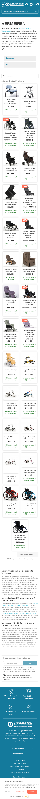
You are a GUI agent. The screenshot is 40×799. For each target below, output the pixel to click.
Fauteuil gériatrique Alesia (10, 371)
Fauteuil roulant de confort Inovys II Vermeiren (29, 303)
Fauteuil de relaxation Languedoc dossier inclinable (29, 201)
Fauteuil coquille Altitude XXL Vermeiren (11, 303)
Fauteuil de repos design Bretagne (11, 270)
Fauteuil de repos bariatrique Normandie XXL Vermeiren (29, 333)
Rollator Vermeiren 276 (29, 103)
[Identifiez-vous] (37, 4)
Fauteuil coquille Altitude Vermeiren (11, 170)
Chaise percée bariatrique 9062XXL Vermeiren (10, 102)
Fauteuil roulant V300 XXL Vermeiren (10, 236)
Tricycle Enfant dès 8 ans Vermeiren (29, 438)
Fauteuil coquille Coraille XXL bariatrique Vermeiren (19, 613)
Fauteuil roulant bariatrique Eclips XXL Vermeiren (20, 537)
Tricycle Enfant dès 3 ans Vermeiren (29, 371)
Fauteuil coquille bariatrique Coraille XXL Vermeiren (10, 336)
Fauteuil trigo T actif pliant (11, 505)
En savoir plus (31, 787)
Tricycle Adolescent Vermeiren (10, 438)
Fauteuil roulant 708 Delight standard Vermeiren (10, 135)
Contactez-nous (20, 777)
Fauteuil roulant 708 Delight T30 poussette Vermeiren (29, 134)
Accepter (32, 792)
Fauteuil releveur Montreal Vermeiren (29, 270)
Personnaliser (20, 792)
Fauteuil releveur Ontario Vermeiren (11, 203)
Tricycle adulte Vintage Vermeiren (11, 404)
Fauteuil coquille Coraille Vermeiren (29, 170)
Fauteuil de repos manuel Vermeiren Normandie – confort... (29, 235)
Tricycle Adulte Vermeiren (11, 477)
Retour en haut (27, 554)
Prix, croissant (20, 76)
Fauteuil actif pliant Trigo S (29, 505)
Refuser (7, 792)
